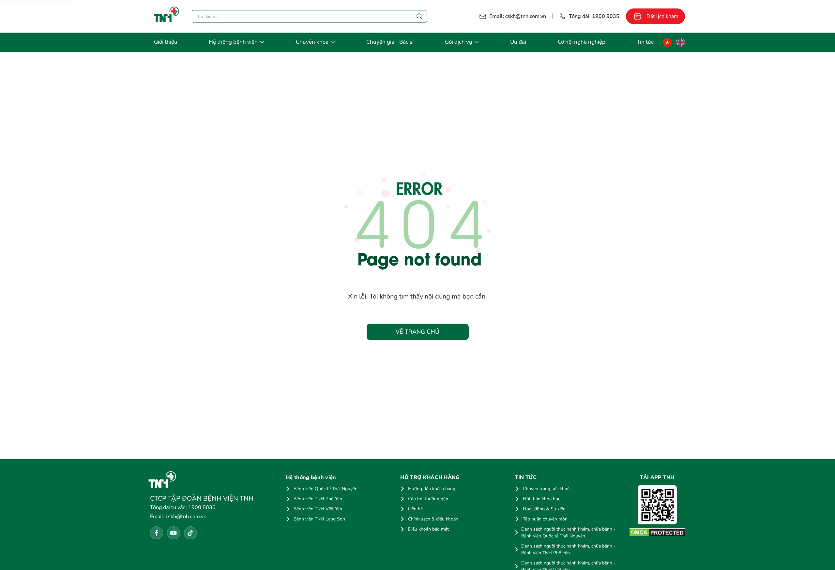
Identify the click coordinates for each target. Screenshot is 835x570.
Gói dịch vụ (458, 42)
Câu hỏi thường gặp (428, 499)
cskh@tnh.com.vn (178, 516)
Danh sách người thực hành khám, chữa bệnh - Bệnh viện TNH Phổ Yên (568, 549)
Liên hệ (415, 509)
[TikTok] (190, 532)
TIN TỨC (526, 477)
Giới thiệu (165, 42)
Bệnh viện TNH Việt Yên (318, 509)
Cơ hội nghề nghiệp (581, 42)
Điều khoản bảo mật (428, 529)
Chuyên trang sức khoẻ (546, 489)
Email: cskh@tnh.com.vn (517, 16)
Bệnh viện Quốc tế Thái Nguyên (325, 489)
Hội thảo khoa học (541, 499)
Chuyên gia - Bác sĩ (390, 42)
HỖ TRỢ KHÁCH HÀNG (430, 477)
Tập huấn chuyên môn (545, 519)
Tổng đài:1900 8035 (594, 16)
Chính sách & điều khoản (433, 519)
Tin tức (645, 42)
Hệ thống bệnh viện (233, 42)
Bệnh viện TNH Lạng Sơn (319, 519)
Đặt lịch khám (662, 16)
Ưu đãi (518, 42)
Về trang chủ (417, 332)
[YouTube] (173, 532)
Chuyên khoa (312, 42)
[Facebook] (156, 532)
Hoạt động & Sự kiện (544, 509)
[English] (680, 42)
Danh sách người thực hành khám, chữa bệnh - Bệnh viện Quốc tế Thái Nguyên (568, 532)
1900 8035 (183, 507)
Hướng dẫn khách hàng (431, 489)
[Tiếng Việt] (667, 42)
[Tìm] (419, 16)
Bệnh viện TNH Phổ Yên (318, 499)
